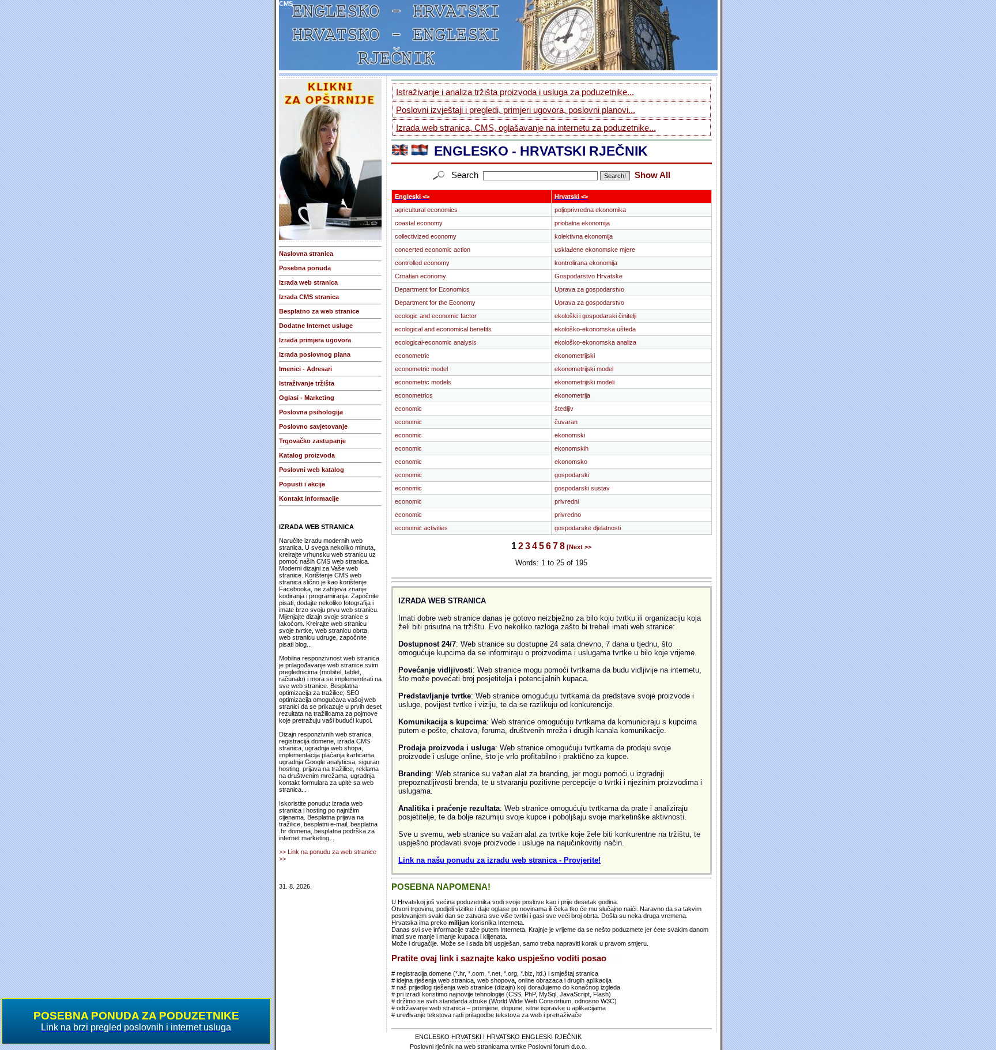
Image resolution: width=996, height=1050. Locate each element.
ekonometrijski (574, 355)
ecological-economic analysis (436, 342)
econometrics (414, 395)
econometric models (423, 382)
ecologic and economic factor (436, 315)
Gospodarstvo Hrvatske (588, 276)
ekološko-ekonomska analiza (595, 342)
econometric (412, 355)
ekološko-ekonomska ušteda (595, 329)
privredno (567, 514)
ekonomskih (571, 448)
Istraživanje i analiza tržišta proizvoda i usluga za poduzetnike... (515, 92)
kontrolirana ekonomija (585, 262)
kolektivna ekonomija (583, 236)
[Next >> (579, 546)
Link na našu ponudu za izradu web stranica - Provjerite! (499, 860)
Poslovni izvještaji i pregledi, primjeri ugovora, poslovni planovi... (515, 110)
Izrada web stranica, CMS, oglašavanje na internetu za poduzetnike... (526, 128)
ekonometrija (572, 395)
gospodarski (571, 474)
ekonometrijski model (583, 368)
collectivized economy (425, 236)
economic (408, 408)
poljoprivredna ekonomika (590, 209)
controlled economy (422, 262)
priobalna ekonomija (582, 223)
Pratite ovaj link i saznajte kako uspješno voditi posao (498, 958)
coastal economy (419, 223)
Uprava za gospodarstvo (589, 289)
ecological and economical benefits (443, 329)
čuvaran (566, 421)
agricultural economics (426, 209)
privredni (566, 501)
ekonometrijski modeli (584, 382)
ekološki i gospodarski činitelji (595, 315)
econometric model (421, 368)
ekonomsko (570, 461)
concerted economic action (432, 249)
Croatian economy (420, 276)
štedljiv (564, 408)
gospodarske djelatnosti (587, 527)
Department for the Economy (435, 302)
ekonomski (569, 435)
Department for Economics (432, 289)
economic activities (421, 527)
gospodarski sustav (582, 488)
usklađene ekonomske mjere (594, 249)
